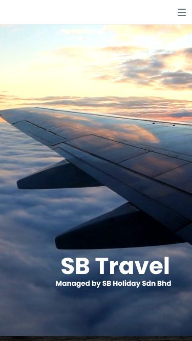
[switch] (182, 12)
